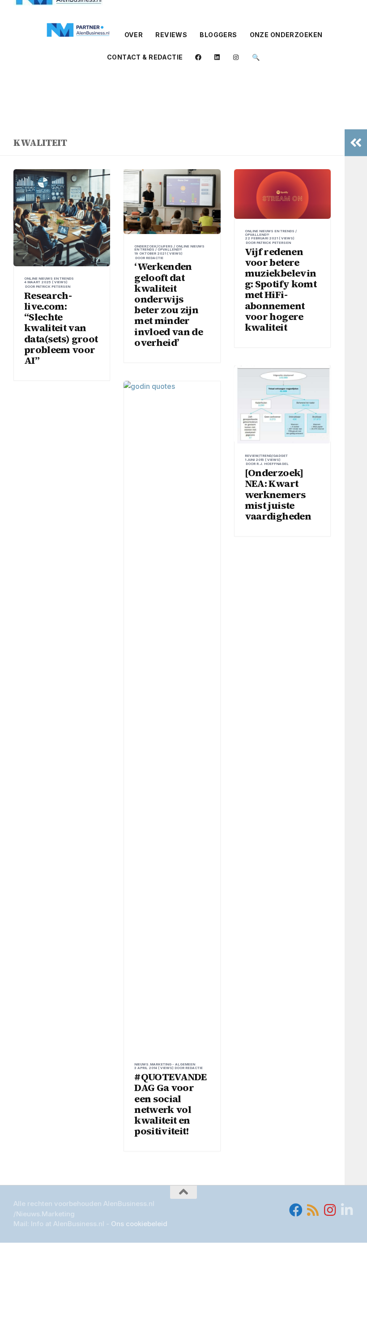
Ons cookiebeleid (139, 1223)
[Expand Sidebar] (356, 142)
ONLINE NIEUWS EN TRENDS (49, 279)
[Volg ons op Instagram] (330, 1210)
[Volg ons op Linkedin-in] (347, 1210)
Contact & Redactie (145, 57)
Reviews (171, 34)
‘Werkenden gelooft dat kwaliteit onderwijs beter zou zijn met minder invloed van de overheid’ (168, 304)
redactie (154, 258)
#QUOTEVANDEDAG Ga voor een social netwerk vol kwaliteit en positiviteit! (170, 1104)
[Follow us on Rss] (313, 1210)
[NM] (78, 30)
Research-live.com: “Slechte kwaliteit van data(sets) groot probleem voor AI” (61, 328)
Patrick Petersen (53, 287)
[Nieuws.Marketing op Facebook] (296, 1210)
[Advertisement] (183, 93)
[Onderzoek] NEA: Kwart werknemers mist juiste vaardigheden (278, 494)
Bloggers (218, 34)
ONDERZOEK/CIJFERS (153, 246)
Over (133, 34)
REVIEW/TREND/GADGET (266, 456)
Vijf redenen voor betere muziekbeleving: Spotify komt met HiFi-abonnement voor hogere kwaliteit (280, 289)
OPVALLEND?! (170, 249)
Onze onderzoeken (286, 34)
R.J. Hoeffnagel (272, 464)
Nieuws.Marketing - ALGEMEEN (164, 1064)
